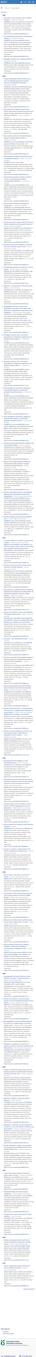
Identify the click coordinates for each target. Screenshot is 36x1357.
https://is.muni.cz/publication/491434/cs (16, 1143)
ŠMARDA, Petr (8, 119)
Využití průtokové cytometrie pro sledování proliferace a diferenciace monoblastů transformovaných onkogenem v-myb (16, 946)
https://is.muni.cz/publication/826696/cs (16, 219)
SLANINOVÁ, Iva (8, 290)
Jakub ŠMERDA (17, 739)
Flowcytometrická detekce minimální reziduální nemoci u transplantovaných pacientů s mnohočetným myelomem (17, 179)
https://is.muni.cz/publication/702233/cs (16, 801)
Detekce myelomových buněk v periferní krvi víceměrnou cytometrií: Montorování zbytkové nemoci (17, 1242)
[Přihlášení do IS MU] (33, 2)
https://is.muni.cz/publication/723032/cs (16, 636)
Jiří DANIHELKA (22, 316)
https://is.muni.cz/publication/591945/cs (16, 1064)
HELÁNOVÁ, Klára (9, 1050)
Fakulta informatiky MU (22, 1345)
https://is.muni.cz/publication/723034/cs (16, 562)
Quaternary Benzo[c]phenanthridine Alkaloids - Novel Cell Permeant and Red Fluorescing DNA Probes (18, 688)
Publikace (6, 8)
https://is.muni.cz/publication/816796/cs (16, 514)
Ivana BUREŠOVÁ (20, 40)
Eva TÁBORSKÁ (27, 643)
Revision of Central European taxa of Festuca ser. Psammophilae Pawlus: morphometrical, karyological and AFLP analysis (18, 733)
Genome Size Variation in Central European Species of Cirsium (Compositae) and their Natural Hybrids (18, 1001)
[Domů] (21, 2)
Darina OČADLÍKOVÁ (21, 87)
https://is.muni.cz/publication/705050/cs (16, 846)
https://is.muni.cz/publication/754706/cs (16, 242)
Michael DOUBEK (20, 1246)
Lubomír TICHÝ (25, 1131)
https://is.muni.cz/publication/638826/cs (16, 869)
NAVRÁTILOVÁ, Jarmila (10, 952)
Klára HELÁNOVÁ (9, 548)
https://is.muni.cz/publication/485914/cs (16, 1122)
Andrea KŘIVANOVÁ (23, 1248)
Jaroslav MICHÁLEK (9, 144)
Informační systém (8, 1333)
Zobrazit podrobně (29, 1289)
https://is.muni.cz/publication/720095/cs (16, 728)
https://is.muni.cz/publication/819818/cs (16, 459)
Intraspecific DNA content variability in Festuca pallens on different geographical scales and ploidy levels (17, 806)
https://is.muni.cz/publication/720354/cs (16, 683)
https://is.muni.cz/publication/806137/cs (16, 489)
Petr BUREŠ (16, 228)
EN (29, 2)
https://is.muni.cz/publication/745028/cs (16, 655)
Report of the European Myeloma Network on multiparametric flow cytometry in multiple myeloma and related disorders (17, 463)
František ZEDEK (25, 620)
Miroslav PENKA (16, 24)
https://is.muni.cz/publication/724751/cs (16, 609)
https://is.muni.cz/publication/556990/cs (16, 1019)
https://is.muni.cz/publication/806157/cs (16, 414)
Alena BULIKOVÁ (19, 207)
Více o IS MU (9, 1345)
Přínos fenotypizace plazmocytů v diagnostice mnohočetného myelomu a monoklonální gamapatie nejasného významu (17, 390)
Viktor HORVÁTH (22, 952)
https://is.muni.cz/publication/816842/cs (16, 154)
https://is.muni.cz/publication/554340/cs (16, 1041)
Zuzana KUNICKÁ (25, 1078)
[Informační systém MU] (1, 8)
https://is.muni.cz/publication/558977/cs (16, 996)
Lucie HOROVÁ (24, 228)
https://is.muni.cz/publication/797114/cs (16, 385)
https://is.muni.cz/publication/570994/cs (16, 942)
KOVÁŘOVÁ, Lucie (9, 22)
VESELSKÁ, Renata (9, 1153)
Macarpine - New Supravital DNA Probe (15, 639)
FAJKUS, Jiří (7, 1078)
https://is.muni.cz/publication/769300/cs (16, 332)
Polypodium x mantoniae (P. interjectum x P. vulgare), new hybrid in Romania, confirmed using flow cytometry (18, 1046)
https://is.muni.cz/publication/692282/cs (16, 822)
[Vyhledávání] (25, 2)
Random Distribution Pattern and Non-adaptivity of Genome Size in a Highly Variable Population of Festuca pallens (18, 710)
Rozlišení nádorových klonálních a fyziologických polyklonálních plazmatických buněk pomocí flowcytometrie (18, 494)
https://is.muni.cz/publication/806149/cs (16, 201)
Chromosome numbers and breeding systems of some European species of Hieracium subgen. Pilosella (18, 895)
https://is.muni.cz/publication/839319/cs (16, 56)
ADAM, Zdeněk (8, 1272)
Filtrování (3, 12)
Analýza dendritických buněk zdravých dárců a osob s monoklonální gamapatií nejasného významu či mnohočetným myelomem (17, 81)
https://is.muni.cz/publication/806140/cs (16, 359)
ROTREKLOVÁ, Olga (9, 597)
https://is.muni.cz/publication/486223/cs (16, 1167)
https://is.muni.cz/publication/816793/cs (16, 174)
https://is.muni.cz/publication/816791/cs (16, 107)
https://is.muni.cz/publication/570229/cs (16, 917)
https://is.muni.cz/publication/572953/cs (16, 970)
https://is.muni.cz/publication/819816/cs (16, 304)
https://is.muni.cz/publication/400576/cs (16, 1211)
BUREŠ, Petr (7, 544)
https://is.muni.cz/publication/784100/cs (16, 133)
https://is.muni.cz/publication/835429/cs (16, 34)
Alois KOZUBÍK (23, 954)
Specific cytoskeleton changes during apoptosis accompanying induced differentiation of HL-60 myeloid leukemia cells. (18, 1147)
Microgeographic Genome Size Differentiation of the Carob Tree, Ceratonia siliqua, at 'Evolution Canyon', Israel (18, 1023)
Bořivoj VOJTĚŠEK (13, 954)
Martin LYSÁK (20, 546)
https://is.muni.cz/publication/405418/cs (16, 1234)
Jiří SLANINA (25, 290)
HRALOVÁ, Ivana (8, 618)
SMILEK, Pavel (8, 1196)
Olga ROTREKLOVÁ (19, 548)
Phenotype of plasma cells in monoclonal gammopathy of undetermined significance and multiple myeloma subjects (18, 337)
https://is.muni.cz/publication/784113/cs (16, 283)
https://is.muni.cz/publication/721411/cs (16, 755)
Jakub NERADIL (15, 1155)
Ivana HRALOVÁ (24, 544)
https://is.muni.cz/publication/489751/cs (16, 1095)
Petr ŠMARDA (15, 544)
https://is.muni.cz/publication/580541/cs (16, 891)
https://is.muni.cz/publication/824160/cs (16, 73)
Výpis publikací (15, 8)
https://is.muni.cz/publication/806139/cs (16, 440)
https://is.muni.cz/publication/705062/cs (16, 777)
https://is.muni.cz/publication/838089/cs (16, 1286)
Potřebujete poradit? (9, 1356)
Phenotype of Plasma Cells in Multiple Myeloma (18, 59)
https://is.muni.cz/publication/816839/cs (16, 534)
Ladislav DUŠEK (15, 1197)
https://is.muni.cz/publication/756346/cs (16, 264)
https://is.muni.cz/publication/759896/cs (16, 587)
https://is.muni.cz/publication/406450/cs (16, 1189)
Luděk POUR (28, 142)
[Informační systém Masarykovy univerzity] (4, 2)
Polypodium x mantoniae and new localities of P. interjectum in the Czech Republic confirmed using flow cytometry (19, 1127)
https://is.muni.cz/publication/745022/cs (16, 706)
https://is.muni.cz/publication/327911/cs (16, 1260)
